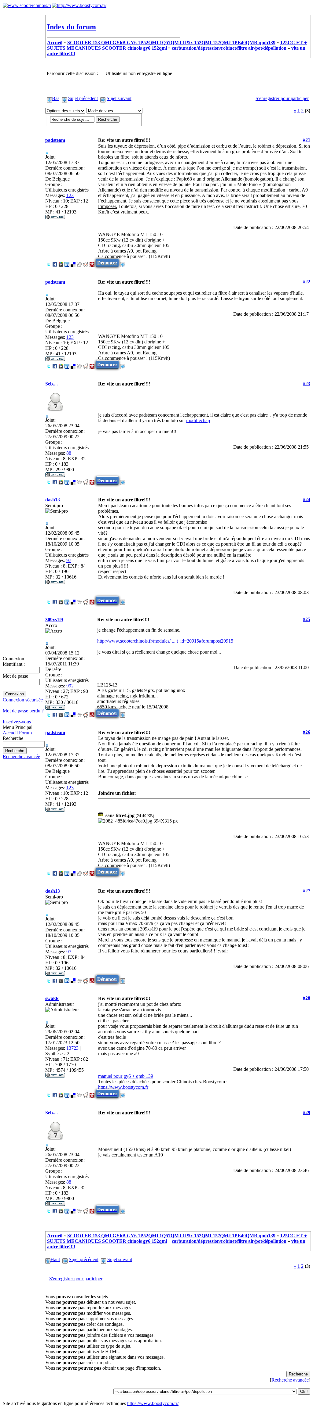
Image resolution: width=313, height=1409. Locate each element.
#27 (306, 890)
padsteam (55, 140)
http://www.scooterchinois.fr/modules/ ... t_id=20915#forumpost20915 (165, 641)
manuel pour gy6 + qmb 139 (125, 1076)
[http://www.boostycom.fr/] (79, 5)
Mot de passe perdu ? (23, 710)
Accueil (10, 732)
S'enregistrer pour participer (282, 98)
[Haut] (122, 262)
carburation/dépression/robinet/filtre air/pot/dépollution (229, 48)
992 (70, 685)
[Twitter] (48, 262)
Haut (55, 1259)
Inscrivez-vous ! (18, 721)
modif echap (198, 420)
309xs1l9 (54, 619)
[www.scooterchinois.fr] (27, 5)
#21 (306, 139)
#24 (306, 499)
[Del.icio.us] (73, 262)
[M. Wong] (92, 262)
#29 (306, 1112)
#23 (306, 383)
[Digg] (79, 262)
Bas (55, 98)
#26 (306, 732)
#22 (306, 281)
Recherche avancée (21, 756)
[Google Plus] (60, 262)
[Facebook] (54, 262)
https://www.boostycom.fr (123, 1087)
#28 (306, 998)
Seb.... (51, 383)
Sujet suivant (119, 98)
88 (68, 453)
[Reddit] (85, 262)
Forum (25, 732)
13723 (72, 1048)
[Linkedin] (66, 262)
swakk (52, 998)
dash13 (52, 499)
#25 (306, 619)
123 (70, 195)
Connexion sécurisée (23, 699)
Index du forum (71, 27)
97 (68, 560)
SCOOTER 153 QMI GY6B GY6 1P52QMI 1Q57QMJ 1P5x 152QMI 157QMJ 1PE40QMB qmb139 (171, 42)
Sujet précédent (83, 98)
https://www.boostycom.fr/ (153, 1403)
